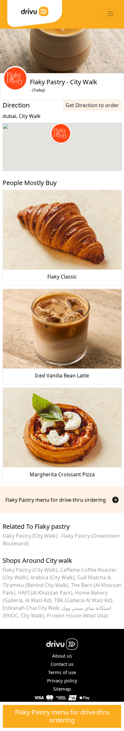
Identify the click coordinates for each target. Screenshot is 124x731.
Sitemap (62, 689)
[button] (61, 134)
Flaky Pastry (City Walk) (31, 535)
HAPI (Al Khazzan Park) (45, 592)
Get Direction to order (92, 105)
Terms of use (62, 672)
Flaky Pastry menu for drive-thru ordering (62, 716)
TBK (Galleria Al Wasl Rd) (83, 600)
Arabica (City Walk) (52, 577)
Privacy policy (62, 680)
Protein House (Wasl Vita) (77, 615)
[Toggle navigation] (110, 13)
